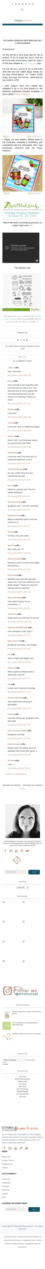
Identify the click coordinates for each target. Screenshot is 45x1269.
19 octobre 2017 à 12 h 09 (19, 480)
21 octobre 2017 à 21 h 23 (19, 738)
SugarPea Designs (29, 63)
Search (34, 872)
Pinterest (5, 1190)
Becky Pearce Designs (17, 346)
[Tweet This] (18, 340)
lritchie (11, 714)
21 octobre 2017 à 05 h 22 (19, 708)
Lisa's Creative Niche (17, 730)
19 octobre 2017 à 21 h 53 (19, 649)
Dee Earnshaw (14, 502)
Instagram (6, 1183)
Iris (9, 654)
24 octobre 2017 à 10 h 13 (19, 768)
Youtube (5, 1186)
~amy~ (11, 367)
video (22, 349)
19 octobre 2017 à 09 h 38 (19, 447)
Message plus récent (12, 785)
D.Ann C (11, 668)
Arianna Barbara (15, 698)
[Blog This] (27, 340)
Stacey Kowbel (14, 559)
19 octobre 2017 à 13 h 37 (19, 510)
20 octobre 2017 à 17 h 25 (19, 692)
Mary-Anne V (14, 641)
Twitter (5, 1193)
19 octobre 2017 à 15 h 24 (19, 539)
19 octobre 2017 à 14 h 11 (19, 526)
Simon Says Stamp (22, 1089)
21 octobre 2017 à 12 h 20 (19, 725)
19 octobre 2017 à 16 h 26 (19, 592)
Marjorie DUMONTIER (18, 627)
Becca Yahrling (14, 597)
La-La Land (22, 1084)
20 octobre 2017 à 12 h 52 (19, 662)
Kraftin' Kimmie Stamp (22, 1079)
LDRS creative (22, 1081)
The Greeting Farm (22, 1094)
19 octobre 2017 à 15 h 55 (19, 553)
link (30, 225)
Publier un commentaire (15, 774)
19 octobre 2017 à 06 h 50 (19, 375)
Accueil (22, 789)
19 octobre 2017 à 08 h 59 (19, 430)
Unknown (12, 453)
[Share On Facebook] (21, 340)
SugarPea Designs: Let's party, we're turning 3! (26, 1034)
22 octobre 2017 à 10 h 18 (19, 755)
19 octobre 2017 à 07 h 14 (19, 403)
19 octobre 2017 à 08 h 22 (19, 417)
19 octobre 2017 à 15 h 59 (19, 569)
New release (22, 1086)
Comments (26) (22, 333)
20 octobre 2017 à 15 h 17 (19, 678)
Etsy (4, 1197)
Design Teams (8, 1160)
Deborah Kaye (14, 744)
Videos (5, 1167)
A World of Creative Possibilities (28, 1237)
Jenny (10, 423)
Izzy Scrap (12, 575)
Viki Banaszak (14, 515)
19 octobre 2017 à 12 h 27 (19, 496)
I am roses (22, 1076)
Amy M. (11, 545)
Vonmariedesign (15, 469)
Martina (11, 409)
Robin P (11, 436)
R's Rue (11, 760)
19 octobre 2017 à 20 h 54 (19, 622)
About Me (6, 1156)
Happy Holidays (21, 94)
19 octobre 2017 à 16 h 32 (19, 608)
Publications (7, 1164)
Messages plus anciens (32, 785)
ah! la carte (22, 1096)
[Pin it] (24, 340)
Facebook (6, 1179)
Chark (10, 532)
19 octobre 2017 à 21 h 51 (19, 635)
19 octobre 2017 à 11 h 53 (19, 463)
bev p (10, 381)
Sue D (10, 485)
